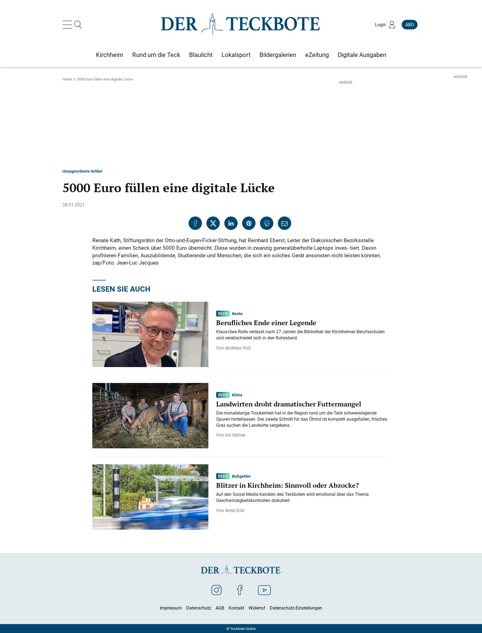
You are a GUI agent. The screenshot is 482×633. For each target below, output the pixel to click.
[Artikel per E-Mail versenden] (284, 223)
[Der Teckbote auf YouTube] (264, 589)
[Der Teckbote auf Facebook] (239, 589)
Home (67, 79)
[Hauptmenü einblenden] (68, 24)
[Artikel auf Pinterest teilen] (249, 223)
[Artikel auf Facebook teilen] (195, 223)
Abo (409, 25)
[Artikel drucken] (266, 223)
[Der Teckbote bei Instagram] (216, 589)
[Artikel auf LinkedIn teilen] (231, 223)
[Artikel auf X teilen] (213, 223)
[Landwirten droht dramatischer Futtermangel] (150, 415)
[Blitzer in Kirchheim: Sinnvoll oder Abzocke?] (150, 496)
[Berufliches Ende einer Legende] (150, 334)
